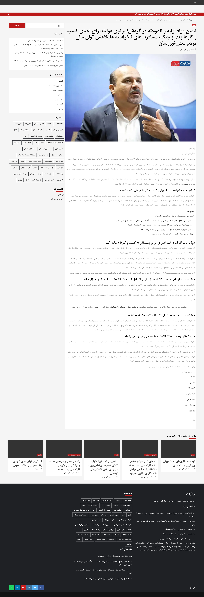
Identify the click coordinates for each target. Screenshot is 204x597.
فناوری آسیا (59, 161)
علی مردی (183, 50)
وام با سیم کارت (159, 546)
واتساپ (15, 168)
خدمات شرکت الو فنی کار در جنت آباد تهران (175, 550)
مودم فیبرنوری (159, 543)
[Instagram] (29, 587)
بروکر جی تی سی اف (57, 199)
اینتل (15, 130)
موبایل (22, 161)
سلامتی (181, 14)
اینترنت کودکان (24, 130)
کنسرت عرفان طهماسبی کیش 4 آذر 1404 (150, 513)
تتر (25, 136)
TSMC (49, 124)
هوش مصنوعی (25, 168)
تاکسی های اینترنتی (36, 136)
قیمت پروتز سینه (181, 521)
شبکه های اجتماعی (30, 149)
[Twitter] (35, 587)
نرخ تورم (60, 168)
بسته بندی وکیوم (190, 538)
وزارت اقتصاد (59, 174)
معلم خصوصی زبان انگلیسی (186, 529)
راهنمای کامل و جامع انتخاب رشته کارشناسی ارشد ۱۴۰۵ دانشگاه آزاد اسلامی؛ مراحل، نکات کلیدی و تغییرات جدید (154, 220)
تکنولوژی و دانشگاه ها (155, 14)
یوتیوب (20, 180)
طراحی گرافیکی (43, 155)
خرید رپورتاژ (139, 14)
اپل (34, 130)
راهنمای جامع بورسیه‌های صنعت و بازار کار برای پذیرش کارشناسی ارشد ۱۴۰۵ (166, 229)
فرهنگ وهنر (167, 14)
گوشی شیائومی (49, 180)
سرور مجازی (59, 149)
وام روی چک (184, 543)
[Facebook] (41, 587)
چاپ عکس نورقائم (147, 543)
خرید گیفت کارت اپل (162, 521)
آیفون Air (17, 124)
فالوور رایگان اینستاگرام (176, 538)
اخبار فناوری (190, 394)
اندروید (47, 130)
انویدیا (40, 130)
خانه (195, 2)
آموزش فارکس (190, 517)
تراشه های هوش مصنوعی (55, 143)
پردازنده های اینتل (35, 174)
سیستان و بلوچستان (45, 149)
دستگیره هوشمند (182, 513)
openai (59, 124)
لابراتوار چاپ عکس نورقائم (173, 546)
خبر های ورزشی (189, 405)
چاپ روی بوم (163, 538)
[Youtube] (23, 587)
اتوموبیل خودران (58, 130)
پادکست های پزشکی (171, 543)
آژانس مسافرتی (39, 124)
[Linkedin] (17, 587)
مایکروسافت (48, 161)
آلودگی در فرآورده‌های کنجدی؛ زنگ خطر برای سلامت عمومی (172, 234)
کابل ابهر (192, 543)
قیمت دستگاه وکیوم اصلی (170, 534)
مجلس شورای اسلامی (34, 161)
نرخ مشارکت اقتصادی (47, 168)
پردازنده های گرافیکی (19, 174)
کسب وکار (175, 14)
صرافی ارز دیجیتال (57, 155)
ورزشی (146, 14)
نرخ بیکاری (13, 161)
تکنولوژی (113, 306)
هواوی (35, 168)
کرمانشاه (60, 180)
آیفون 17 (27, 124)
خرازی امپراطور (147, 546)
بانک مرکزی (49, 136)
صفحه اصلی (192, 14)
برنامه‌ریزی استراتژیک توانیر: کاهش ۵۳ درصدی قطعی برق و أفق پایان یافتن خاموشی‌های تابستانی (160, 225)
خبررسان (184, 153)
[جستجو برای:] (44, 25)
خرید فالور (61, 195)
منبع (193, 420)
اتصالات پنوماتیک (170, 529)
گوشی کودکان (36, 180)
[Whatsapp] (11, 587)
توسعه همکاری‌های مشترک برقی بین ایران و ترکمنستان (174, 216)
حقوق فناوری (27, 143)
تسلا (42, 143)
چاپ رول (187, 546)
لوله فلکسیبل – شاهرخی (187, 534)
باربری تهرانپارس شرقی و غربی (150, 550)
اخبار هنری (191, 400)
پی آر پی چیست (171, 513)
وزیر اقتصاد (47, 174)
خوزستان (16, 143)
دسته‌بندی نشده (58, 90)
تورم (35, 143)
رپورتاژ (172, 521)
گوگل (27, 180)
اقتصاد (186, 14)
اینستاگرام (59, 136)
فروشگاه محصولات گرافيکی (26, 155)
